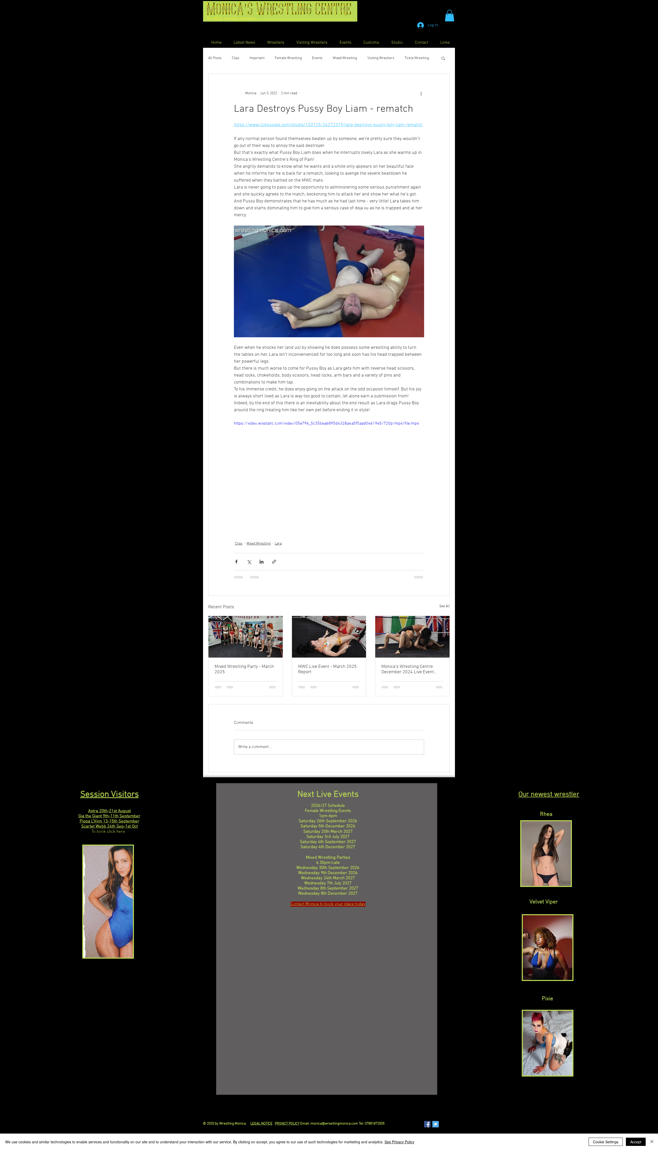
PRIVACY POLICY (287, 1123)
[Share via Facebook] (236, 561)
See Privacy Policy (399, 1141)
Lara (278, 543)
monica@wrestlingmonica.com (334, 1123)
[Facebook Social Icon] (427, 1124)
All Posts (215, 58)
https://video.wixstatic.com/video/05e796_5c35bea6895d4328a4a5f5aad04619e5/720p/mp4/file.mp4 (326, 423)
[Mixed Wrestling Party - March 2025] (245, 637)
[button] (449, 15)
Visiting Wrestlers (380, 58)
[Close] (652, 1142)
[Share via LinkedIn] (261, 561)
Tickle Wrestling (417, 58)
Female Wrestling (288, 58)
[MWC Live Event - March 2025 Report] (329, 637)
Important (257, 58)
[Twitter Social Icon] (435, 1124)
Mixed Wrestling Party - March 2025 (244, 669)
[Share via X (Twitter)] (248, 561)
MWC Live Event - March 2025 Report (327, 669)
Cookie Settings (605, 1141)
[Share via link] (274, 561)
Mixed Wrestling (345, 58)
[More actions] (421, 93)
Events (317, 58)
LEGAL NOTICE (261, 1123)
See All (444, 606)
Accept (635, 1141)
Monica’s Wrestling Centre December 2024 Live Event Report (407, 669)
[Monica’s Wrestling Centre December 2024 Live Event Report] (412, 637)
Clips (235, 58)
